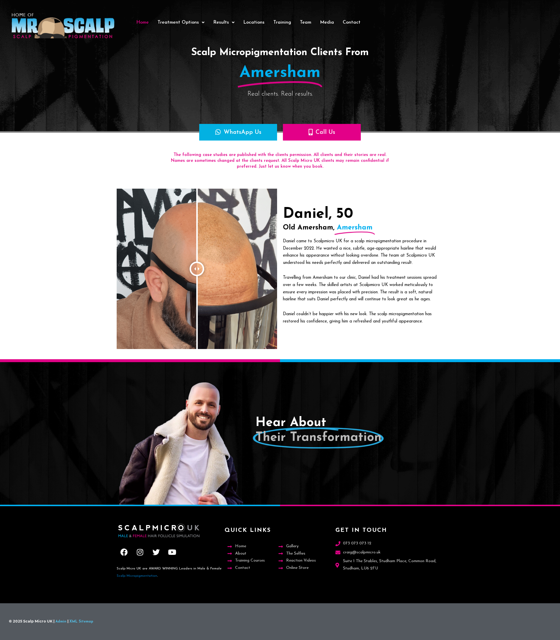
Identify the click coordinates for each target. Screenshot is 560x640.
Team (305, 22)
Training (282, 22)
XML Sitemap (81, 621)
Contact (351, 22)
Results (221, 22)
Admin (60, 621)
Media (327, 22)
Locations (254, 22)
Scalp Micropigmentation (137, 576)
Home (142, 22)
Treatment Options (178, 22)
